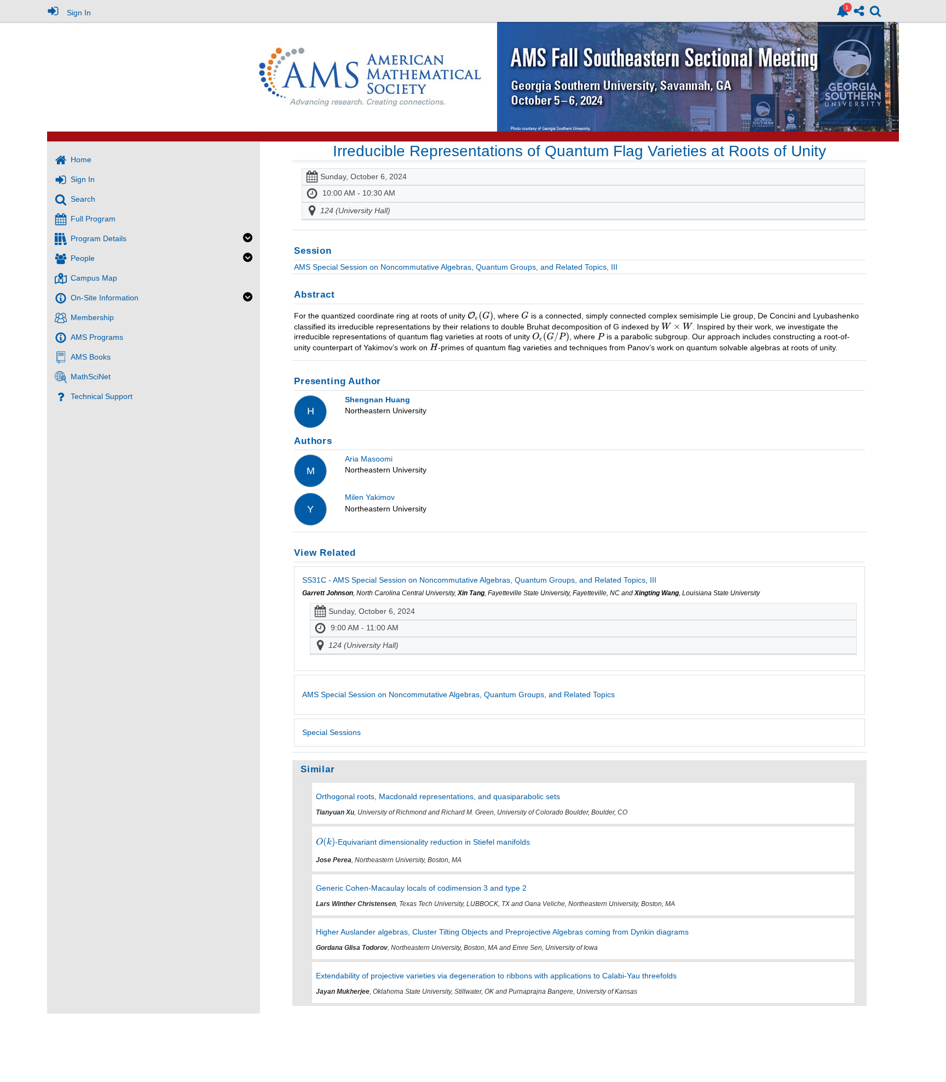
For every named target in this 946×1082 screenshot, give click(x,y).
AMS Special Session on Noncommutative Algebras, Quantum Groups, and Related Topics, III (456, 267)
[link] (843, 11)
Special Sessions (331, 732)
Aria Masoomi (369, 458)
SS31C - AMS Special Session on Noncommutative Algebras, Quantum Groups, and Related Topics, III (479, 580)
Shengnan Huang (377, 399)
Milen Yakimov (370, 497)
